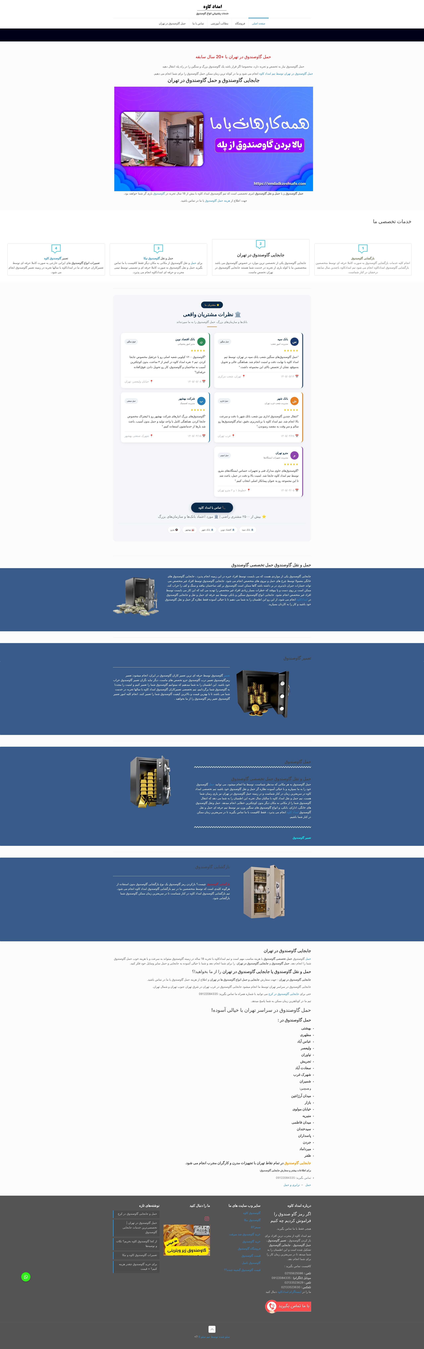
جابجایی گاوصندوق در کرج (283, 994)
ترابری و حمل (292, 1185)
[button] (25, 1277)
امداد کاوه (293, 812)
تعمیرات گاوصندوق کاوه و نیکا (139, 1255)
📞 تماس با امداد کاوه (212, 507)
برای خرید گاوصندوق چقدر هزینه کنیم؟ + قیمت (138, 1266)
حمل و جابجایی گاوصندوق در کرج (137, 1213)
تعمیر (227, 675)
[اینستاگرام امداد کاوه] (207, 1219)
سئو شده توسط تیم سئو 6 (214, 1336)
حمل (193, 263)
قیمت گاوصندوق (251, 1255)
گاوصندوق (159, 193)
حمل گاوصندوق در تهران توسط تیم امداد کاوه (286, 73)
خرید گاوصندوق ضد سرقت (245, 1234)
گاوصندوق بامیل (251, 1262)
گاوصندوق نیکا (152, 258)
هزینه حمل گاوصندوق (217, 200)
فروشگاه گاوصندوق (249, 1248)
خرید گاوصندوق (251, 1241)
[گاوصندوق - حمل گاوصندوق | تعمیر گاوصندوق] (212, 9)
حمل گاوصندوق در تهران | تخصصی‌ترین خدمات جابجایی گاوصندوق (140, 1227)
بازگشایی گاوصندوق (218, 884)
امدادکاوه (302, 599)
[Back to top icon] (212, 1329)
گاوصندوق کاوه (52, 258)
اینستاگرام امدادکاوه (289, 1291)
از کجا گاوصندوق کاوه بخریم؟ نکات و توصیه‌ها (136, 1244)
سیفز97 (256, 1227)
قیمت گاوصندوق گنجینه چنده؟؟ (242, 1270)
